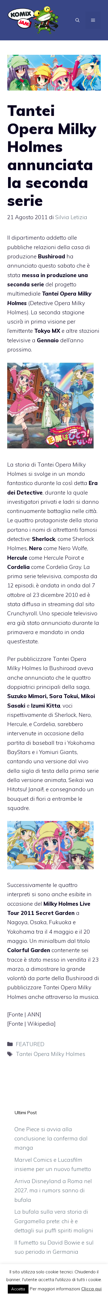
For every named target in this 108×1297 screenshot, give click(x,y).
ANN (33, 1014)
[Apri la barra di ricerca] (77, 20)
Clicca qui (91, 1289)
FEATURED (30, 1044)
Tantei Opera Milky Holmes (50, 1053)
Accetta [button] (18, 1289)
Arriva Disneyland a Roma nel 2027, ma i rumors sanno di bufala (53, 1190)
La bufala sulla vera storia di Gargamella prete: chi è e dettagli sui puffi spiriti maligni (53, 1221)
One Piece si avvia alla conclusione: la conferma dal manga (51, 1138)
